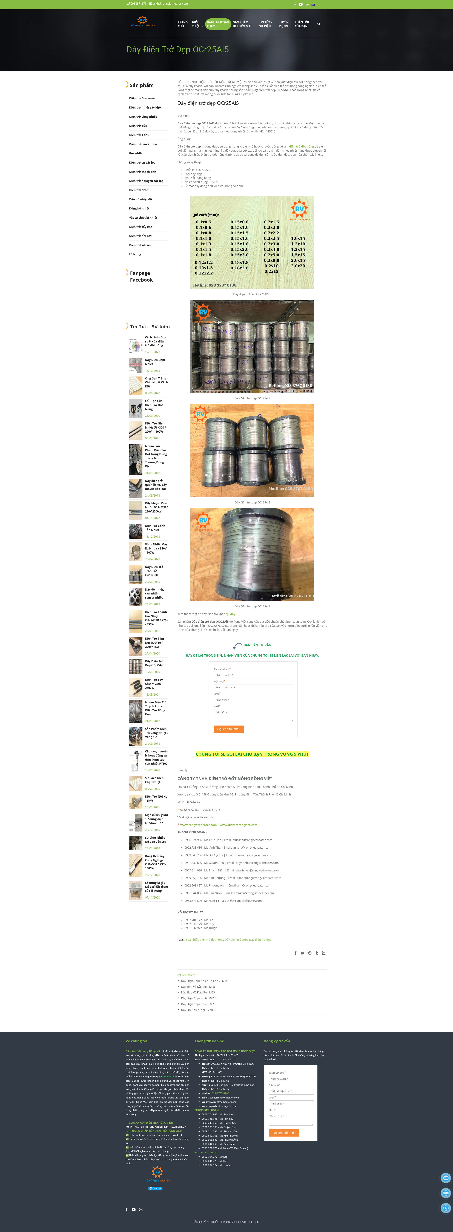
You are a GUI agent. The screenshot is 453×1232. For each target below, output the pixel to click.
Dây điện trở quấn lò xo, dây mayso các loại (156, 485)
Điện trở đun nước (142, 98)
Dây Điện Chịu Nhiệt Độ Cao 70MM (204, 981)
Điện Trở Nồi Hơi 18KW (156, 799)
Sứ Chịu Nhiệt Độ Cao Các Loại (156, 840)
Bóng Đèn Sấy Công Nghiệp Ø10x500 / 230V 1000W (155, 862)
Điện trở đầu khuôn (143, 144)
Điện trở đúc (138, 126)
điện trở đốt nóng (301, 146)
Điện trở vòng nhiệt (143, 117)
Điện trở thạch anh (142, 172)
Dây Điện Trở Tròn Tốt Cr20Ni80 (154, 571)
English (321, 4)
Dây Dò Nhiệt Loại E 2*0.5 (198, 1010)
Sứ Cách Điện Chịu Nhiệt (154, 780)
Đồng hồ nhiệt (139, 208)
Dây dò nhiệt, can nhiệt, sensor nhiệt (154, 594)
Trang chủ (183, 24)
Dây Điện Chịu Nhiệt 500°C (198, 1004)
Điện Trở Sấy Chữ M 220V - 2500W (154, 684)
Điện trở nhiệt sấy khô (145, 107)
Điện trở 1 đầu (139, 135)
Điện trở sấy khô (141, 227)
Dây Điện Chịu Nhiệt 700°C (198, 998)
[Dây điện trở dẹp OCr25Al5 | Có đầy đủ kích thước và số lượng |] (295, 953)
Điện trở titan (139, 190)
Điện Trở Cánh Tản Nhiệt (155, 528)
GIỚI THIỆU (196, 24)
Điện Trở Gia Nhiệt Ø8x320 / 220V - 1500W (155, 427)
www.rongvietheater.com (198, 825)
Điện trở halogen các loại (146, 181)
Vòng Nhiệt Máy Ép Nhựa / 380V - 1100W (156, 548)
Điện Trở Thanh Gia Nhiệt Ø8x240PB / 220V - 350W (156, 618)
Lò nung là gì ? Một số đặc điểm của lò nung (156, 887)
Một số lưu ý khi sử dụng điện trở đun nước (156, 819)
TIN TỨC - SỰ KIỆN (265, 24)
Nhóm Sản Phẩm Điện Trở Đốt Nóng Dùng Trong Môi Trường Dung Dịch (156, 456)
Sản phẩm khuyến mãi (242, 24)
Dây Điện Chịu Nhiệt (155, 362)
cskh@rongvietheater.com (170, 3)
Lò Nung (135, 254)
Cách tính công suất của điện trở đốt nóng (155, 341)
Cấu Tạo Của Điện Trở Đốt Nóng (154, 405)
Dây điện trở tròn (236, 940)
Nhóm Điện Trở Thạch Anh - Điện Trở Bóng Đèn (156, 708)
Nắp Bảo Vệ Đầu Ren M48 (198, 987)
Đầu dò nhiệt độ (140, 199)
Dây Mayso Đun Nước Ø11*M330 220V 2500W (156, 507)
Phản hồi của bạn (302, 24)
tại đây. (230, 614)
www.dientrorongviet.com (238, 825)
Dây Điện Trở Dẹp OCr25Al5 (154, 663)
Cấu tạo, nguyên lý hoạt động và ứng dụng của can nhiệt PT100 (156, 757)
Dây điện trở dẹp (260, 940)
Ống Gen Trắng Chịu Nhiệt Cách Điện (156, 382)
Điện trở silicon (140, 245)
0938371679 (138, 3)
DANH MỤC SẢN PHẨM (218, 24)
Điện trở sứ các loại (142, 163)
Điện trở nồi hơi (140, 236)
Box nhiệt (192, 940)
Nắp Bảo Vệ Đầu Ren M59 (198, 992)
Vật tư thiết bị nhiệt (143, 218)
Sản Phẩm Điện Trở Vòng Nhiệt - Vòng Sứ (156, 733)
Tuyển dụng (284, 24)
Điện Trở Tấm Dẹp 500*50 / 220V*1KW (154, 643)
